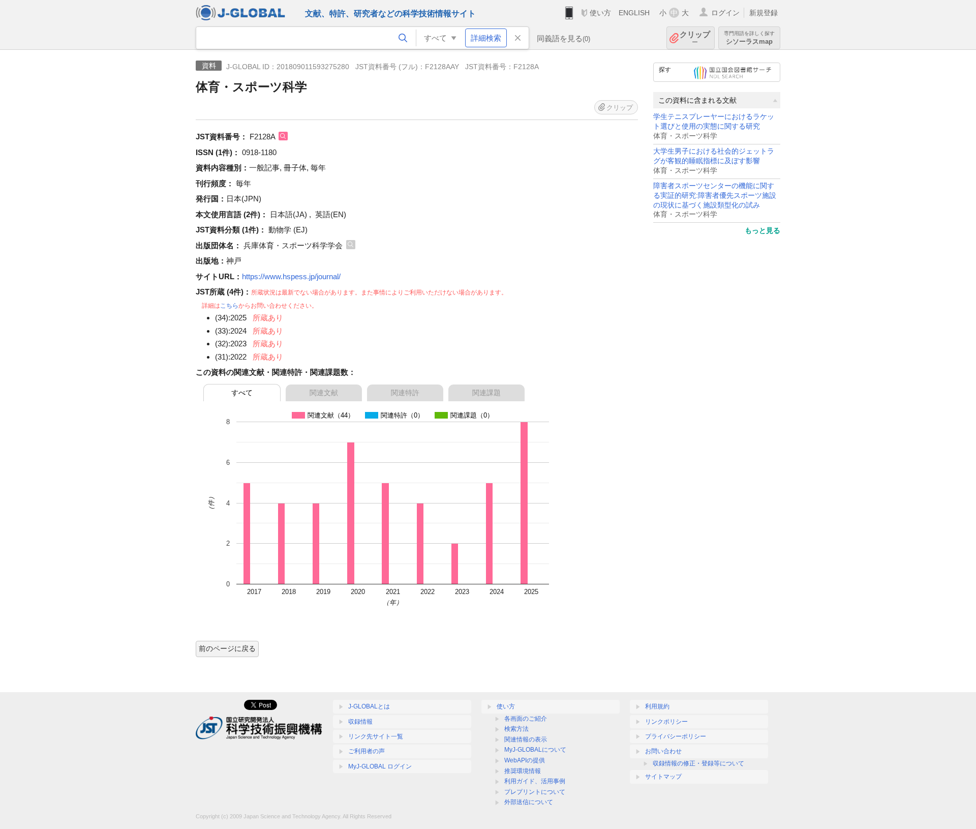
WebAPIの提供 (524, 760)
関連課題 (486, 393)
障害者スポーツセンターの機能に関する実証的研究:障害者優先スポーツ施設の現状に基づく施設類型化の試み (714, 195)
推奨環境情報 (522, 771)
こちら (229, 305)
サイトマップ (663, 776)
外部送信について (528, 802)
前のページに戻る (227, 648)
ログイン (725, 13)
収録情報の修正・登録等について (698, 763)
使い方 (600, 13)
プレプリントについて (534, 791)
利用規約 (657, 706)
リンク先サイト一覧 (375, 736)
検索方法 (516, 728)
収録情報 (360, 721)
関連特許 (405, 393)
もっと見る (762, 230)
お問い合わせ (663, 751)
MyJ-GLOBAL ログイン (380, 766)
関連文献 (324, 393)
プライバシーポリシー (675, 736)
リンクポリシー (666, 721)
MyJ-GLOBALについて (535, 749)
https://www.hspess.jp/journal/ (291, 276)
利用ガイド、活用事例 (534, 781)
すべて (242, 393)
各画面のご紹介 (525, 718)
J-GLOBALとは (369, 706)
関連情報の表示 (525, 739)
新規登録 (763, 13)
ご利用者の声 (366, 751)
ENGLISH (634, 13)
